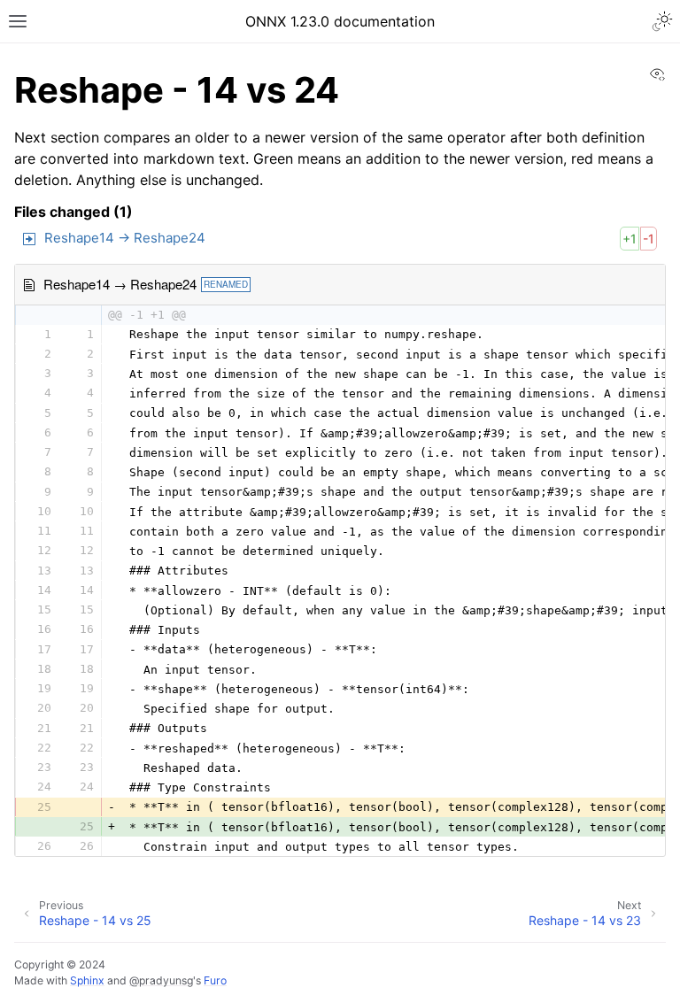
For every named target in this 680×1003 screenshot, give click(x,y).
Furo (215, 980)
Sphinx (87, 980)
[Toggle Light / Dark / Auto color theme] (662, 21)
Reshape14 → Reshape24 (124, 237)
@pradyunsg (161, 980)
